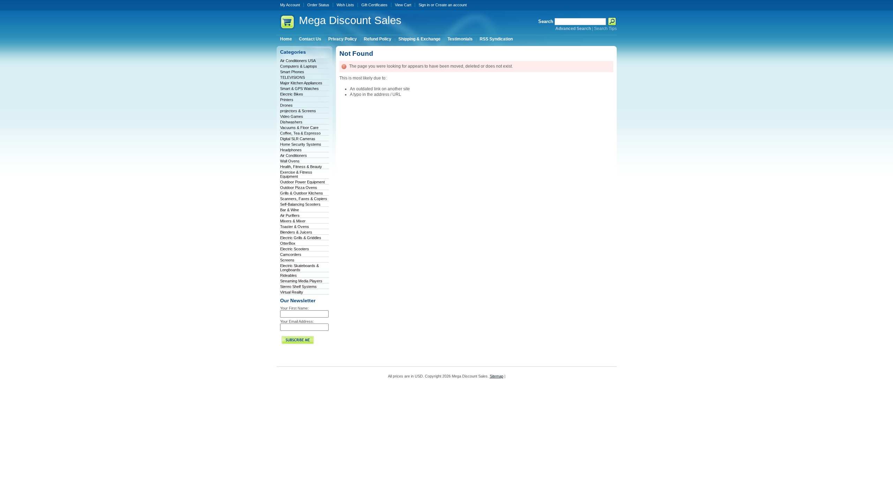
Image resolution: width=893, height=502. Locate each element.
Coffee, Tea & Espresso (300, 133)
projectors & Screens (298, 111)
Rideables (288, 275)
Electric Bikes (291, 94)
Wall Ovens (290, 161)
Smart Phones (292, 72)
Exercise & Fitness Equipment (296, 174)
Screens (287, 260)
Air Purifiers (290, 215)
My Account (290, 5)
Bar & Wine (289, 210)
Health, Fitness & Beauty (301, 167)
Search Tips (605, 28)
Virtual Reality (291, 292)
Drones (286, 105)
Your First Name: (294, 308)
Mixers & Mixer (293, 221)
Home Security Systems (300, 144)
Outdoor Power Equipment (302, 182)
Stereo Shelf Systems (298, 286)
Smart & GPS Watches (299, 88)
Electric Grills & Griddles (300, 238)
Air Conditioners (293, 155)
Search (545, 21)
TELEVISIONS (292, 77)
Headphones (291, 150)
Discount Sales (350, 20)
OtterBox (287, 243)
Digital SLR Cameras (297, 139)
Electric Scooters (294, 249)
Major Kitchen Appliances (301, 83)
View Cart (403, 5)
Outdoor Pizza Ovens (298, 187)
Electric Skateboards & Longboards (299, 268)
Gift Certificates (374, 5)
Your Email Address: (297, 321)
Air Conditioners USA (298, 61)
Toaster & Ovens (294, 227)
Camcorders (290, 254)
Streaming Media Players (301, 281)
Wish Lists (345, 5)
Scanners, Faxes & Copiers (303, 199)
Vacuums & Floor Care (299, 128)
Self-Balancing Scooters (300, 204)
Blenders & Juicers (296, 232)
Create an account (451, 5)
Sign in (424, 5)
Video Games (291, 116)
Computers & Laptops (298, 66)
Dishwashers (291, 122)
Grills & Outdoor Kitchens (301, 193)
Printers (286, 100)
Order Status (318, 5)
